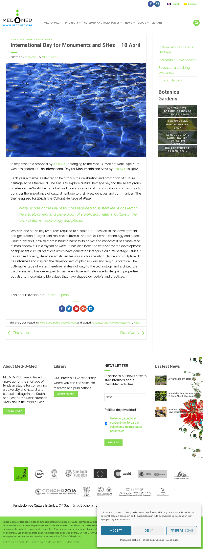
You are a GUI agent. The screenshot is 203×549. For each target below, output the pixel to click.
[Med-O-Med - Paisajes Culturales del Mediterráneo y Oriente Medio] (20, 18)
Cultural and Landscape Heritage (175, 49)
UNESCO (120, 169)
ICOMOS (59, 164)
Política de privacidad (153, 539)
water (136, 322)
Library (157, 22)
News (128, 22)
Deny (149, 530)
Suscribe (113, 442)
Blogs (142, 22)
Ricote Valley (130, 333)
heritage (96, 322)
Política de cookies (130, 539)
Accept (116, 530)
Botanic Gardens (170, 80)
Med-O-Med (51, 22)
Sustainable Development (36, 39)
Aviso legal (172, 539)
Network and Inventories (102, 22)
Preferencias (181, 530)
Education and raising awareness (174, 70)
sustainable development (117, 322)
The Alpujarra (22, 333)
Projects (72, 22)
